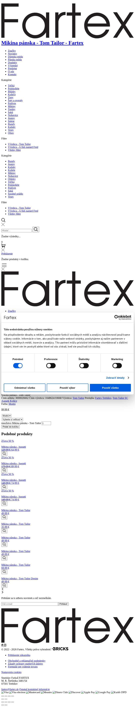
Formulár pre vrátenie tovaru (23, 666)
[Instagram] (5, 645)
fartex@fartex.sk (10, 689)
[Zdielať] (9, 702)
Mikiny (11, 106)
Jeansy (11, 118)
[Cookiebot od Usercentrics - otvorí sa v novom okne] (116, 317)
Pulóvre (12, 103)
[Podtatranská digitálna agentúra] (60, 649)
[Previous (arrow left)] (2, 699)
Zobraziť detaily (115, 377)
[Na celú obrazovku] (6, 702)
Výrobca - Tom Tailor (19, 144)
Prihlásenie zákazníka (19, 655)
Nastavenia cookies (11, 672)
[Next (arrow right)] (6, 699)
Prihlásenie (7, 253)
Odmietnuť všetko (24, 387)
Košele (11, 170)
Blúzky (11, 91)
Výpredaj (13, 65)
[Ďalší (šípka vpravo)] (6, 705)
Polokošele (13, 88)
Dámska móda (15, 56)
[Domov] (67, 642)
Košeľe (12, 94)
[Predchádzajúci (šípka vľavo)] (2, 705)
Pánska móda (15, 59)
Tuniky (11, 109)
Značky (12, 50)
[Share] (6, 696)
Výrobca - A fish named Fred (23, 147)
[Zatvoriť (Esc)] (12, 702)
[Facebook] (2, 645)
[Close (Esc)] (2, 696)
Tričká (11, 85)
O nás (11, 71)
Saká (10, 112)
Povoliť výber (67, 387)
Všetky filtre (14, 150)
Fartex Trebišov (103, 398)
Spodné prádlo (15, 193)
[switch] (51, 365)
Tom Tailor (78, 398)
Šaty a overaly (15, 100)
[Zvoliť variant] (4, 453)
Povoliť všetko (110, 387)
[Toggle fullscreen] (9, 696)
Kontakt (12, 74)
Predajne (12, 68)
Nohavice (13, 115)
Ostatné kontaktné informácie (34, 689)
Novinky (12, 53)
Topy (10, 97)
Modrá (12, 403)
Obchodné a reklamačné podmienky (26, 660)
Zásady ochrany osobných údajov (25, 663)
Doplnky (12, 62)
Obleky (12, 179)
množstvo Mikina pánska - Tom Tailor (21, 423)
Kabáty (11, 127)
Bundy (11, 124)
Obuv (11, 133)
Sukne (11, 121)
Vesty (11, 130)
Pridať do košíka (10, 427)
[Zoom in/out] (12, 696)
